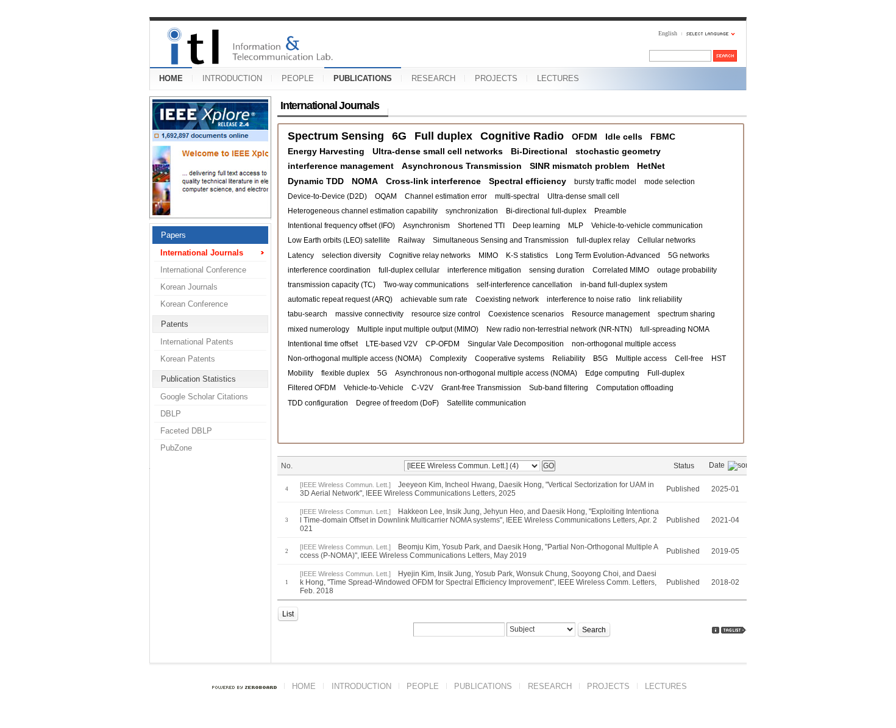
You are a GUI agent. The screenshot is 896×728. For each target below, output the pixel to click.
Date (717, 465)
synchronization (472, 211)
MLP (575, 225)
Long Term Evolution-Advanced (608, 255)
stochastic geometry (618, 151)
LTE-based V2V (392, 344)
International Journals (201, 252)
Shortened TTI (481, 225)
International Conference (203, 269)
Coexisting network (507, 299)
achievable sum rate (434, 299)
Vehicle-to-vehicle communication (647, 225)
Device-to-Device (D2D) (327, 196)
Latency (301, 255)
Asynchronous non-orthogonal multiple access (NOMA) (486, 373)
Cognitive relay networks (430, 255)
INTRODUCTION (232, 78)
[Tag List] (734, 630)
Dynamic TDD (316, 181)
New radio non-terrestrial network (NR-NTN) (559, 329)
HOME (171, 78)
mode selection (669, 181)
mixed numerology (318, 329)
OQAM (386, 196)
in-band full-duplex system (623, 284)
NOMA (365, 181)
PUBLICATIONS (362, 78)
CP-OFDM (442, 344)
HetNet (651, 166)
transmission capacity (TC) (331, 284)
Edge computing (612, 373)
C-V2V (422, 388)
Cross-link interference (433, 181)
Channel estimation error (446, 196)
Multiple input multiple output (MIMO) (417, 329)
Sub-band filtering (558, 388)
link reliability (660, 299)
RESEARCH (433, 78)
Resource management (611, 314)
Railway (411, 240)
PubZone (176, 447)
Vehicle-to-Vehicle (374, 388)
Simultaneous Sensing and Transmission (501, 240)
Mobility (300, 373)
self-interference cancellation (524, 284)
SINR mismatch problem (579, 166)
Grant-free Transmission (481, 388)
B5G (600, 358)
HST (718, 358)
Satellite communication (486, 403)
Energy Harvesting (326, 151)
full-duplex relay (603, 240)
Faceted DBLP (186, 430)
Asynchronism (426, 225)
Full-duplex (665, 373)
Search (594, 630)
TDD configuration (318, 403)
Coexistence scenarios (526, 314)
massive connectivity (369, 314)
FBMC (662, 136)
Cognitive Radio (522, 136)
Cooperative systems (509, 358)
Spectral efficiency (527, 181)
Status (684, 466)
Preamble (610, 211)
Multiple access (641, 358)
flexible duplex (345, 373)
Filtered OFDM (312, 388)
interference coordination (329, 270)
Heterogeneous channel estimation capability (363, 211)
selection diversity (351, 255)
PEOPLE (298, 78)
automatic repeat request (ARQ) (340, 299)
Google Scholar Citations (204, 396)
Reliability (568, 358)
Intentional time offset (323, 344)
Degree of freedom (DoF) (397, 403)
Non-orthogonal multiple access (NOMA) (355, 358)
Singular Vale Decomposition (516, 344)
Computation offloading (635, 388)
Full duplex (443, 136)
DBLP (170, 413)
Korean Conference (194, 304)
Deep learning (536, 225)
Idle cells (623, 136)
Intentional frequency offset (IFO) (341, 225)
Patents (174, 324)
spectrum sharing (686, 314)
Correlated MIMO (620, 270)
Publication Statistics (198, 379)
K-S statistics (527, 255)
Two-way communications (426, 284)
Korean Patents (187, 358)
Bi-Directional (539, 151)
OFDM (584, 136)
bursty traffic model (605, 181)
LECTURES (558, 78)
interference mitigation (484, 270)
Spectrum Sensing (336, 136)
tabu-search (307, 314)
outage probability (687, 270)
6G (399, 136)
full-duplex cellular (409, 270)
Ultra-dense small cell (583, 196)
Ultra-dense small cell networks (437, 151)
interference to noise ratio (589, 299)
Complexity (448, 358)
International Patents (196, 341)
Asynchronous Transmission (462, 166)
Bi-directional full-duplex (546, 211)
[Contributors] (715, 630)
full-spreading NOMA (674, 329)
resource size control (445, 314)
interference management (341, 166)
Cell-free (689, 358)
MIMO (488, 255)
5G (382, 373)
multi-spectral (517, 196)
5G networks (688, 255)
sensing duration (557, 270)
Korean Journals (189, 286)
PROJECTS (496, 78)
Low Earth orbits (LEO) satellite (339, 240)
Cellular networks (666, 240)
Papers (173, 235)
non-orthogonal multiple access (624, 344)
